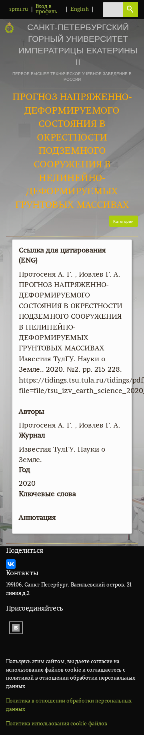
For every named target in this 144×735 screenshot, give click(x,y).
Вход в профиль (46, 9)
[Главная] (9, 27)
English (79, 9)
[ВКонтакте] (11, 564)
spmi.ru (18, 9)
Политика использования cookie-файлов (56, 724)
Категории (123, 221)
